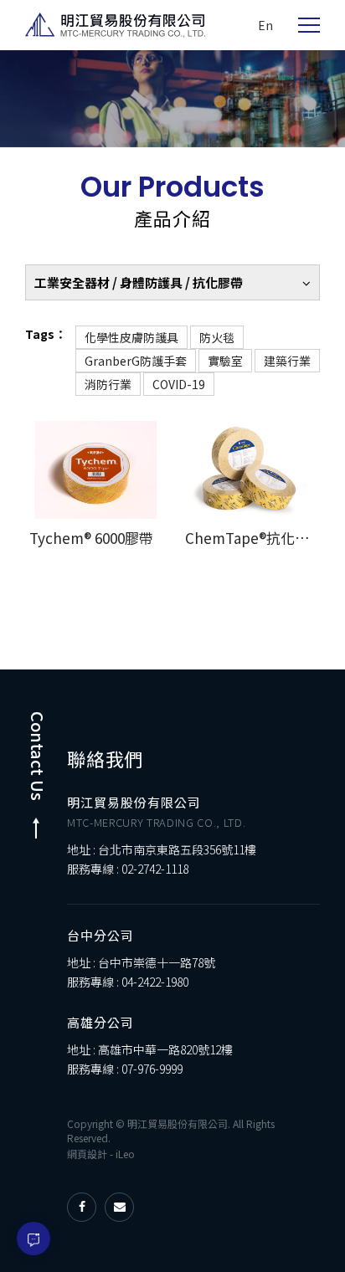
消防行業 (108, 384)
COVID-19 (178, 384)
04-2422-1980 (154, 981)
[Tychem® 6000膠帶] (94, 470)
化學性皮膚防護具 (131, 337)
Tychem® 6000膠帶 (91, 537)
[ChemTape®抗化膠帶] (250, 470)
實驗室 (225, 360)
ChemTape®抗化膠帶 (254, 537)
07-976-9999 (152, 1068)
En (265, 25)
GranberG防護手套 (136, 360)
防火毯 (216, 337)
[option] (172, 98)
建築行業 (287, 360)
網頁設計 (87, 1153)
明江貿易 (115, 25)
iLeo (125, 1153)
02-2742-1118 (154, 868)
